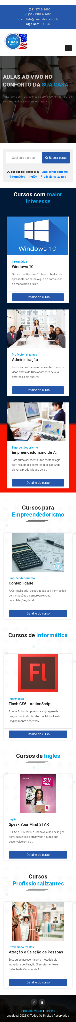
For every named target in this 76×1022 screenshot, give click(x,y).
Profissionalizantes (53, 176)
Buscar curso (57, 158)
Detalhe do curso (38, 297)
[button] (68, 48)
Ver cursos (13, 108)
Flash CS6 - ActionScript (30, 701)
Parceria (50, 1011)
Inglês (33, 176)
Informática (17, 176)
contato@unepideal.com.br (40, 19)
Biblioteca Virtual (31, 1011)
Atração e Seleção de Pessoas (36, 950)
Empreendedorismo (55, 171)
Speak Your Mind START (30, 822)
